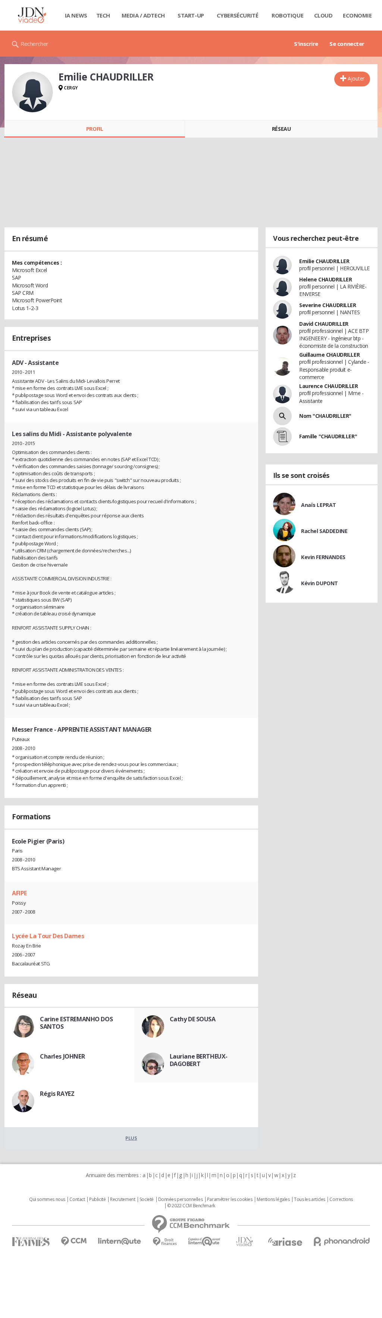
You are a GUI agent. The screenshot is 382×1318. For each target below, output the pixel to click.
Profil (94, 128)
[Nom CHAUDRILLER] (282, 416)
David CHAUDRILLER (323, 323)
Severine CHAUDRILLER (327, 305)
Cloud (323, 15)
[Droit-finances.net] (165, 1241)
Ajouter (356, 78)
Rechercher (34, 43)
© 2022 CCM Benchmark (191, 1205)
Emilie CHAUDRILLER (324, 261)
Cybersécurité (238, 15)
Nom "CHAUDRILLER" (325, 415)
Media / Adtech (143, 15)
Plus (131, 1138)
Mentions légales (273, 1199)
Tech (103, 15)
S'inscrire (306, 43)
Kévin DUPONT (319, 583)
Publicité (97, 1199)
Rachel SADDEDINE (324, 531)
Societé (147, 1199)
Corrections (341, 1199)
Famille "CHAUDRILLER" (328, 436)
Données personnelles (180, 1199)
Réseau (281, 128)
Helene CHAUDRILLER (325, 279)
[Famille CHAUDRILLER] (282, 436)
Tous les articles (309, 1199)
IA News (76, 15)
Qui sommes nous (47, 1199)
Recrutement (122, 1199)
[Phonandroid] (342, 1241)
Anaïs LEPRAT (318, 504)
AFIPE (19, 893)
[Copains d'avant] (204, 1241)
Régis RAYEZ (57, 1094)
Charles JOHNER (62, 1056)
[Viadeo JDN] (244, 1241)
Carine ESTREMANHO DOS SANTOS (76, 1023)
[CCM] (74, 1241)
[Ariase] (285, 1241)
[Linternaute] (119, 1241)
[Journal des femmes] (31, 1241)
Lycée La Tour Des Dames (48, 936)
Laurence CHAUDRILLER (328, 386)
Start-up (191, 15)
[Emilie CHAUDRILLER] (32, 92)
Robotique (287, 15)
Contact (77, 1199)
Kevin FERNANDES (323, 557)
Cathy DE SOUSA (193, 1019)
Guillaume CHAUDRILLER (329, 354)
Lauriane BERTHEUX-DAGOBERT (199, 1060)
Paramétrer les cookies (230, 1199)
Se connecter (346, 43)
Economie (357, 15)
